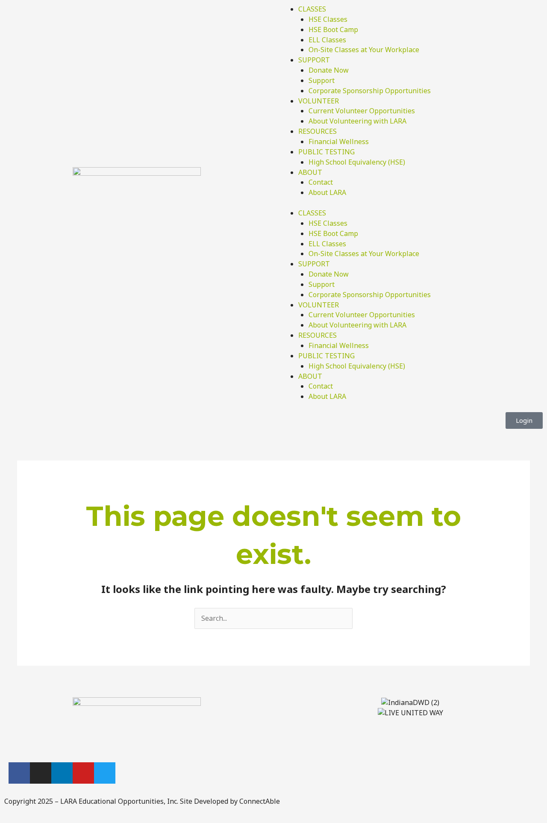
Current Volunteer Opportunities (362, 110)
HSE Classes (328, 19)
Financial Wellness (339, 141)
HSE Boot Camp (333, 29)
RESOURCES (317, 131)
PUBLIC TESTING (326, 151)
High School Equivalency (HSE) (357, 162)
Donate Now (329, 70)
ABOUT (310, 172)
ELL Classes (327, 39)
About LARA (327, 192)
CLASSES (312, 9)
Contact (321, 182)
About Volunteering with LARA (357, 121)
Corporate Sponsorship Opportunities (370, 90)
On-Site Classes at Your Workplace (364, 49)
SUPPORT (314, 60)
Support (322, 80)
